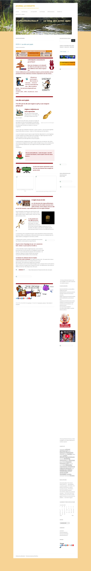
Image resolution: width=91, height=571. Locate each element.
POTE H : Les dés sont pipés (24, 44)
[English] (64, 49)
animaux (63, 451)
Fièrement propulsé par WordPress (32, 555)
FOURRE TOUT (59, 11)
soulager (63, 474)
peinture (44, 303)
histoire (69, 462)
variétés (69, 474)
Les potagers (42, 11)
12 (71, 509)
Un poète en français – (64, 488)
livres (64, 465)
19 (71, 510)
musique (71, 466)
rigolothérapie (63, 471)
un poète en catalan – (64, 485)
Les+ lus (61, 465)
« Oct (61, 515)
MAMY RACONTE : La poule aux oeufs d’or (67, 291)
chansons (69, 452)
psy (65, 470)
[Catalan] (60, 49)
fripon (61, 462)
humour (63, 463)
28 (60, 513)
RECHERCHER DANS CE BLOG (65, 38)
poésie (62, 470)
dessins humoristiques (67, 457)
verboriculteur (62, 475)
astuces (69, 451)
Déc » (73, 515)
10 (66, 509)
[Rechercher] (73, 40)
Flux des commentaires (64, 533)
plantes (73, 468)
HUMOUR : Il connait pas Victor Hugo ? (67, 302)
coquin (73, 454)
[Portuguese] (66, 49)
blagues (62, 453)
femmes (72, 460)
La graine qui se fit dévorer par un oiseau (67, 300)
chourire (62, 454)
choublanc (18, 304)
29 (62, 513)
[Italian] (65, 49)
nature (62, 468)
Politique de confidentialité (20, 555)
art (67, 451)
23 (64, 512)
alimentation (62, 449)
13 (73, 509)
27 (73, 512)
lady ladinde (71, 463)
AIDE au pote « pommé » (20, 14)
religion (69, 470)
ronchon (69, 471)
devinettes (62, 458)
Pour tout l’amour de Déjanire (65, 306)
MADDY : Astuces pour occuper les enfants (67, 296)
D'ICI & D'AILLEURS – (63, 482)
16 (64, 510)
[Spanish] (61, 49)
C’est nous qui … (25, 11)
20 (73, 510)
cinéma (65, 454)
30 (64, 513)
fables (68, 460)
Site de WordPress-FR (64, 535)
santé (61, 472)
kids (67, 463)
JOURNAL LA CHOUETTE (25, 6)
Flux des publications (63, 532)
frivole (64, 462)
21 (60, 512)
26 (71, 512)
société (65, 472)
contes (69, 454)
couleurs (61, 455)
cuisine (65, 455)
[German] (67, 49)
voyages (72, 475)
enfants (67, 458)
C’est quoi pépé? (34, 11)
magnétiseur (64, 466)
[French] (62, 49)
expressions (40, 303)
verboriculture (67, 475)
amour (67, 449)
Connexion (62, 530)
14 (60, 510)
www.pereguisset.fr (63, 174)
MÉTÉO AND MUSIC (51, 11)
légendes (69, 465)
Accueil (17, 11)
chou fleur (29, 303)
